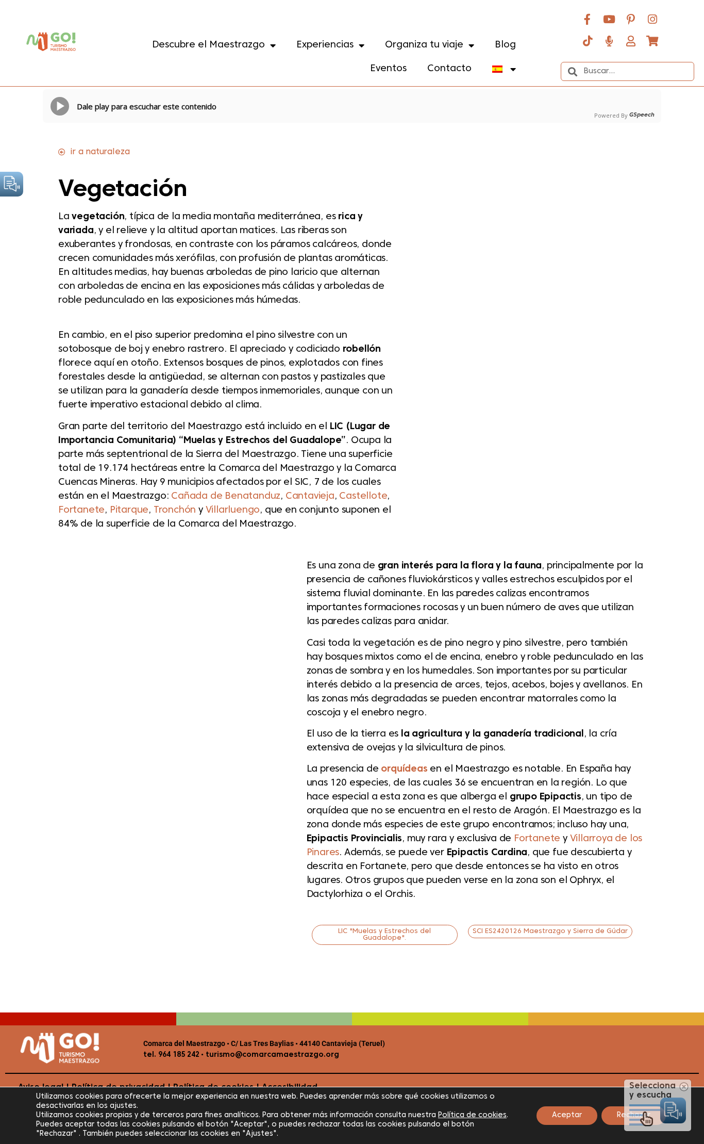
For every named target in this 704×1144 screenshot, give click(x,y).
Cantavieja (310, 496)
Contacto (449, 68)
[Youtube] (609, 19)
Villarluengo (233, 510)
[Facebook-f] (587, 19)
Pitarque (129, 510)
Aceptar (567, 1115)
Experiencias (325, 45)
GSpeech (642, 115)
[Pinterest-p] (631, 19)
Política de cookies (472, 1115)
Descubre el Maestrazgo (208, 45)
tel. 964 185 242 (171, 1055)
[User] (631, 41)
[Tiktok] (587, 41)
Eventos (388, 68)
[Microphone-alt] (609, 41)
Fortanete (81, 510)
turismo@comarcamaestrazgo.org (271, 1055)
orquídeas (404, 769)
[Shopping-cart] (652, 41)
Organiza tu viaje (424, 45)
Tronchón (176, 510)
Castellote (363, 496)
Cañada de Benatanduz (225, 496)
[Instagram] (652, 19)
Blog (505, 45)
